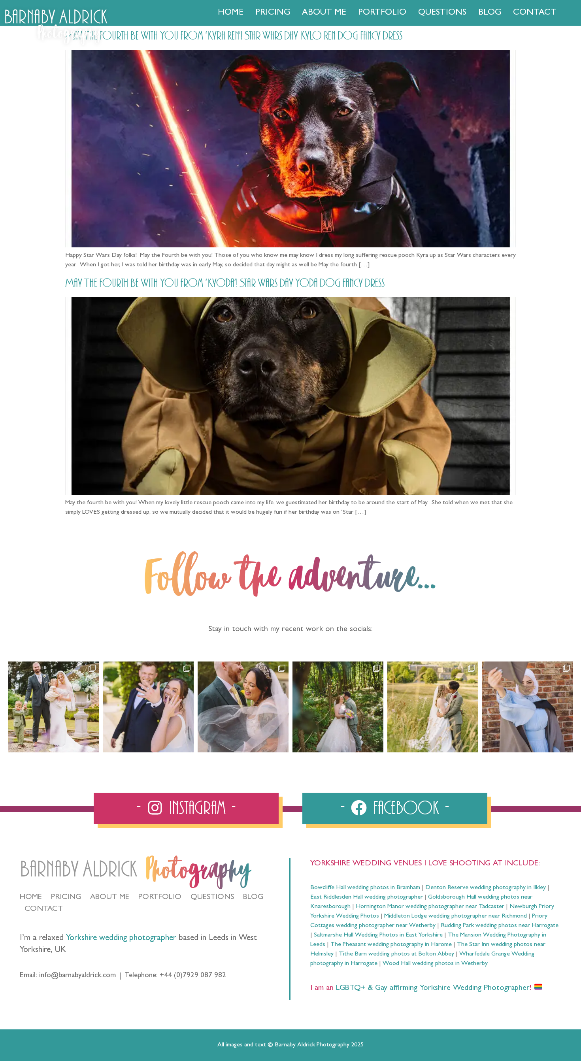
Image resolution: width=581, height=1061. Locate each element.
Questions (442, 13)
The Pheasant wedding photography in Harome (391, 945)
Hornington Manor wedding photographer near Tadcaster (430, 907)
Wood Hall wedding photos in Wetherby (435, 964)
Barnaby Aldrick (78, 869)
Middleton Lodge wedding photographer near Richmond (455, 916)
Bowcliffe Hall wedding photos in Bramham (365, 888)
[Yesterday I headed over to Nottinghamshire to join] (243, 706)
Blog (489, 13)
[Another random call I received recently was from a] (527, 706)
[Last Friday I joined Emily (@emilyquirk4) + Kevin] (432, 706)
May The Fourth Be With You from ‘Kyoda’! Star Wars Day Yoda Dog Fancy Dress (225, 283)
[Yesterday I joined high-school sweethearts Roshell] (337, 706)
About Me (324, 13)
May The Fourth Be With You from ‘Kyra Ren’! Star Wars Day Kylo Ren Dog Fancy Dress (233, 36)
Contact (534, 13)
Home (230, 13)
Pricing (272, 13)
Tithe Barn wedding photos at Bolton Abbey (396, 954)
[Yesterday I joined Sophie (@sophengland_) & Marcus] (148, 706)
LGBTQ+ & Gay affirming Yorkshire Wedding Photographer (432, 988)
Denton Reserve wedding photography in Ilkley (485, 888)
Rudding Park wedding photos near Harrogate (499, 926)
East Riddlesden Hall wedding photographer (366, 897)
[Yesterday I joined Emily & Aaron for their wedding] (53, 706)
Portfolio (382, 13)
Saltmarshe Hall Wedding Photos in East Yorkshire (378, 935)
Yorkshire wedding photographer (121, 939)
